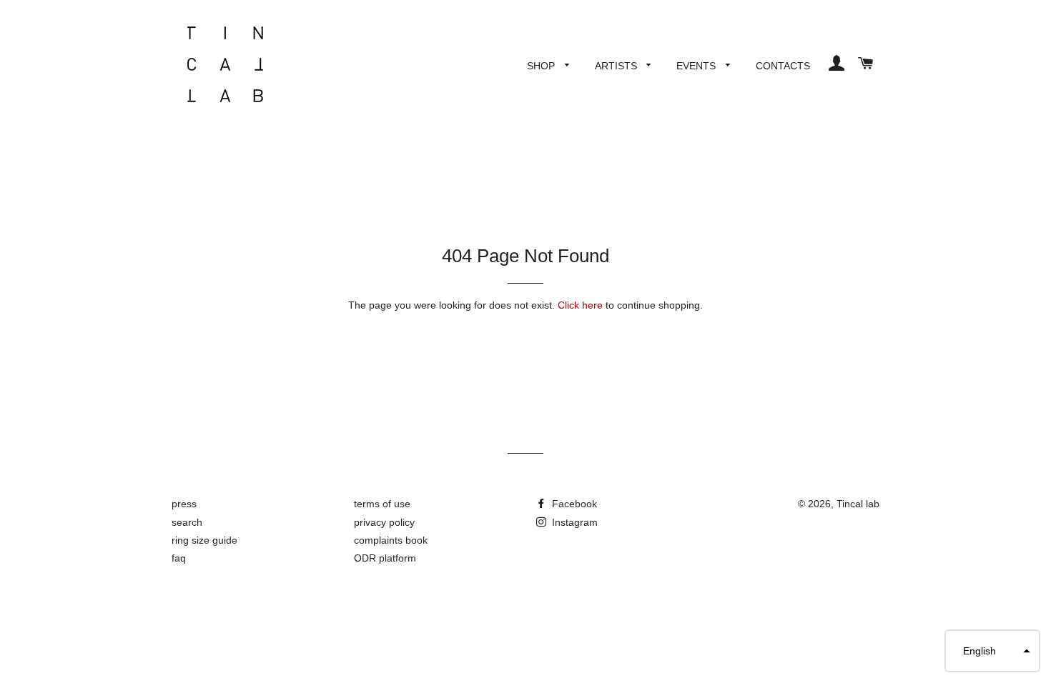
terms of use (382, 503)
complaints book (391, 540)
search (187, 522)
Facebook (573, 503)
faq (179, 558)
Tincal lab (858, 503)
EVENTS (697, 65)
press (184, 503)
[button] (992, 651)
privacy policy (384, 522)
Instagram (573, 522)
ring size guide (204, 540)
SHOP (542, 65)
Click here (580, 305)
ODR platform (385, 558)
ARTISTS (617, 65)
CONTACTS (783, 65)
